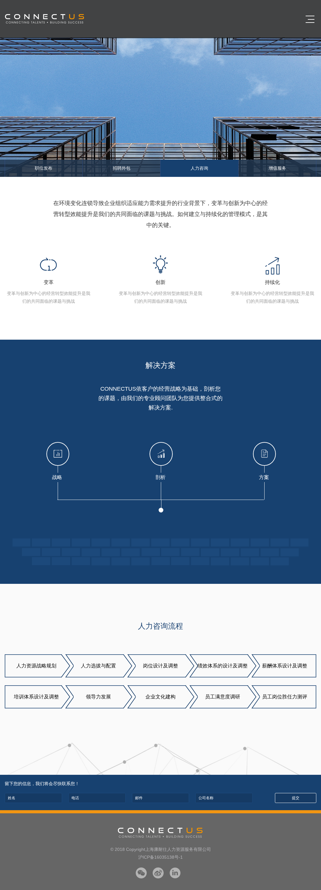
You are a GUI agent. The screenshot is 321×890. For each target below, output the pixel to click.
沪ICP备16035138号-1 (160, 857)
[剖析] (160, 454)
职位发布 (43, 168)
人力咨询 (199, 168)
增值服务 (277, 168)
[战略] (57, 454)
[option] (160, 107)
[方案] (264, 454)
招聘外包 (121, 168)
